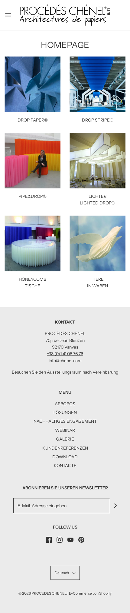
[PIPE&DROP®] (32, 160)
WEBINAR (65, 430)
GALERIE (65, 439)
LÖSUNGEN (65, 412)
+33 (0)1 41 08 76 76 (65, 353)
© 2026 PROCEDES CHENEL (42, 593)
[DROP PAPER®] (32, 84)
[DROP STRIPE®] (97, 84)
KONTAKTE (65, 465)
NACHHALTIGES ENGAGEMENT (65, 421)
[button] (65, 573)
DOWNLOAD (65, 457)
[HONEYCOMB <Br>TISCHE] (32, 243)
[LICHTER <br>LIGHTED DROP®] (97, 160)
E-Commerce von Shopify (90, 593)
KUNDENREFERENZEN (65, 448)
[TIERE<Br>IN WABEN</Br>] (97, 243)
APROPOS (65, 403)
